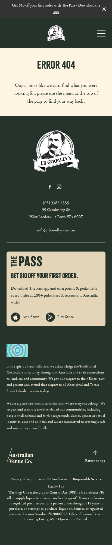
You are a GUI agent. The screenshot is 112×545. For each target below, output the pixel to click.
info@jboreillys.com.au (56, 230)
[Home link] (56, 32)
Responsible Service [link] (87, 479)
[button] (101, 34)
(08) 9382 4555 (56, 203)
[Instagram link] (59, 187)
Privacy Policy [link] (21, 479)
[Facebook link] (50, 187)
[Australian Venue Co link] (20, 455)
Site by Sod (56, 486)
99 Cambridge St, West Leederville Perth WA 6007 (56, 213)
